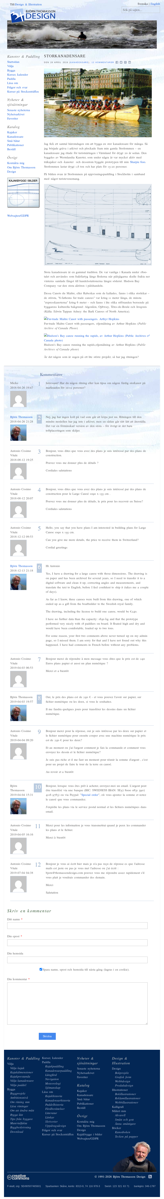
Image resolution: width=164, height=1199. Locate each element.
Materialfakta (18, 1123)
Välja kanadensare (22, 1080)
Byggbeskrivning (20, 1127)
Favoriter (12, 118)
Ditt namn (13, 919)
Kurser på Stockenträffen (23, 91)
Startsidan (13, 62)
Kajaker (12, 132)
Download (16, 1132)
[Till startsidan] (36, 16)
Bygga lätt (16, 1115)
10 (38, 786)
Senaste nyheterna (18, 110)
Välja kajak (17, 1068)
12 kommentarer (103, 62)
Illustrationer (120, 1090)
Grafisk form (123, 1077)
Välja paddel (18, 1085)
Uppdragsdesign (55, 1126)
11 (38, 826)
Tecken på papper (126, 1136)
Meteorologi (53, 1083)
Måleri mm (119, 1111)
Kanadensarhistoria (57, 1100)
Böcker (116, 1128)
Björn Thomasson (21, 417)
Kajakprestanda (20, 1076)
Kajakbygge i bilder (24, 193)
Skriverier (51, 1121)
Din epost (13, 936)
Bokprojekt (122, 1073)
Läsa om (12, 83)
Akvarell (120, 1115)
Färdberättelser (55, 1109)
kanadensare (79, 62)
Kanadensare (15, 136)
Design (116, 1068)
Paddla (11, 79)
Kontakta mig (16, 163)
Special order (89, 795)
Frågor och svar (17, 87)
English (155, 4)
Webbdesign (122, 1081)
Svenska (143, 4)
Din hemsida (15, 953)
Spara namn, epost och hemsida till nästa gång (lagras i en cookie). (86, 969)
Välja (10, 66)
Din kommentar (17, 979)
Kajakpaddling (54, 1066)
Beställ (11, 149)
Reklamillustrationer (127, 1098)
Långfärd (51, 1075)
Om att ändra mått (22, 1110)
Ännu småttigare (125, 1124)
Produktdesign (124, 1085)
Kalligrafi (118, 1107)
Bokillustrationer (125, 1094)
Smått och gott (124, 1119)
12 (38, 864)
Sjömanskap (52, 1087)
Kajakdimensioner (21, 1072)
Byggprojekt (17, 1093)
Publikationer (15, 145)
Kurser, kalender (17, 74)
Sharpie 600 (137, 162)
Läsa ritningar (19, 1106)
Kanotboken (122, 1132)
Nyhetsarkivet (15, 114)
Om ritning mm (20, 1102)
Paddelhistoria (54, 1104)
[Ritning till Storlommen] (98, 264)
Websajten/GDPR (18, 215)
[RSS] (150, 1177)
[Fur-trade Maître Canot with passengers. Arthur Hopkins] (81, 319)
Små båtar (13, 141)
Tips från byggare (21, 1119)
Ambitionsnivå (19, 1097)
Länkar (49, 1117)
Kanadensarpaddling (58, 1071)
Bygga (11, 70)
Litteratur (51, 1113)
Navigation (52, 1079)
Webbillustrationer (126, 1102)
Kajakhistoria (53, 1096)
